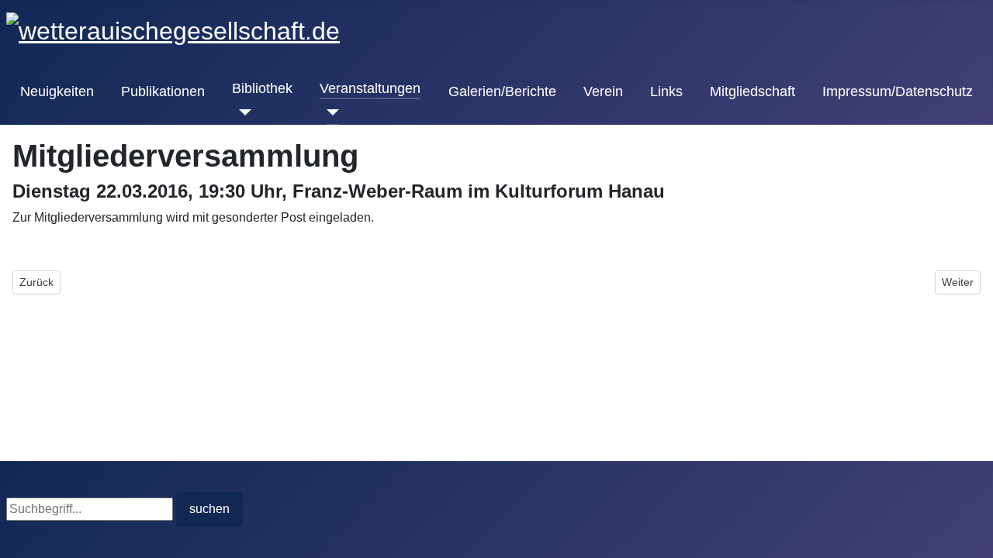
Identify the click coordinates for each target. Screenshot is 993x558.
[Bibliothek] (241, 112)
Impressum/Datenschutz (897, 91)
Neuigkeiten (57, 91)
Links (666, 91)
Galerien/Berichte (502, 91)
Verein (603, 91)
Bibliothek (262, 88)
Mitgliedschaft (752, 91)
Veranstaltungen (370, 88)
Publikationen (163, 91)
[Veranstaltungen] (329, 112)
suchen (209, 508)
